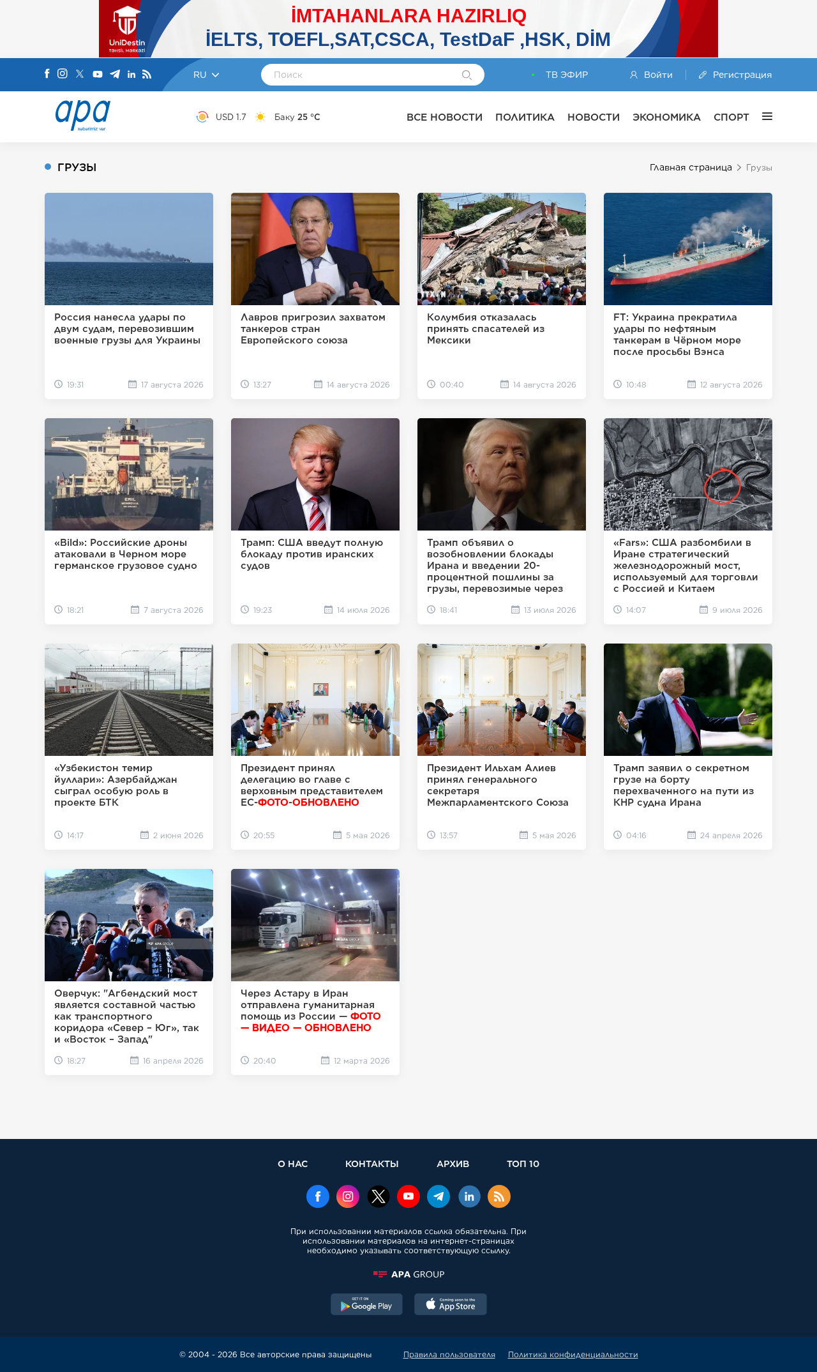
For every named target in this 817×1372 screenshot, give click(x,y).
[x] (378, 1197)
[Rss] (146, 75)
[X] (80, 75)
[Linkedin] (131, 75)
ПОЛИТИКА (525, 117)
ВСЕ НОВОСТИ (445, 117)
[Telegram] (115, 75)
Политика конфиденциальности (573, 1354)
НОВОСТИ (593, 117)
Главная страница (691, 167)
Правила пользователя (449, 1354)
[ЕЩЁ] (760, 116)
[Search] (467, 76)
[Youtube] (98, 75)
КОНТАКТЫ (372, 1163)
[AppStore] (450, 1305)
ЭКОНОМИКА (667, 117)
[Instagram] (62, 74)
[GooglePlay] (367, 1305)
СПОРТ (731, 117)
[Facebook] (47, 74)
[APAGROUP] (408, 1274)
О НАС (293, 1163)
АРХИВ (453, 1163)
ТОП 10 (523, 1163)
